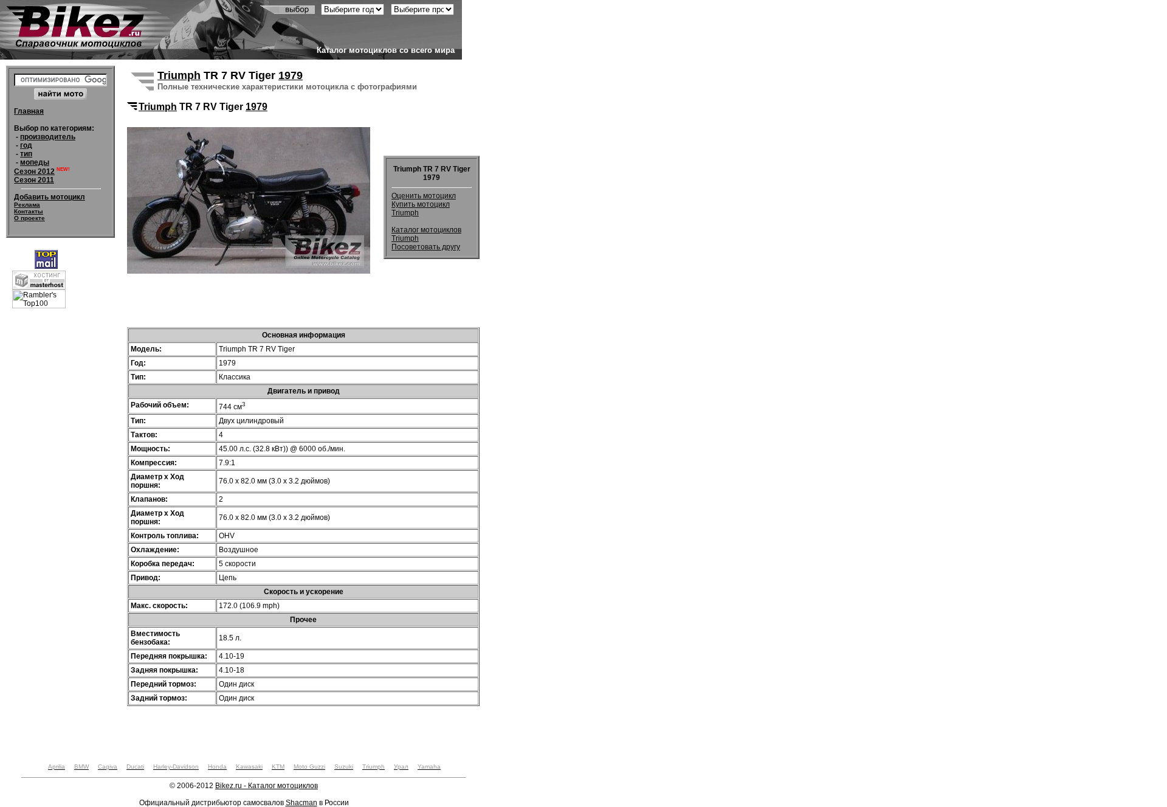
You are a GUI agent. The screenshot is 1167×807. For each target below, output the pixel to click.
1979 (290, 75)
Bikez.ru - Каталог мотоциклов (266, 785)
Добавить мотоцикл (49, 197)
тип (26, 154)
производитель (47, 137)
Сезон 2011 (34, 180)
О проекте (29, 218)
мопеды (34, 162)
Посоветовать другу (425, 247)
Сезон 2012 (34, 171)
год (26, 145)
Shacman (301, 802)
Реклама (27, 204)
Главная (29, 111)
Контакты (28, 211)
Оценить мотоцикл (423, 196)
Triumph (179, 75)
